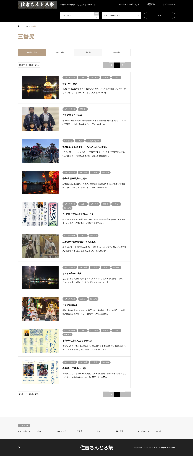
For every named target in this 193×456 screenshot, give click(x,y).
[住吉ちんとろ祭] (37, 4)
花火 (98, 431)
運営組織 (151, 4)
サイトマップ (169, 4)
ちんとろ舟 (61, 431)
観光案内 (120, 431)
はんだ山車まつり (143, 431)
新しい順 (60, 52)
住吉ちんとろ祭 (96, 447)
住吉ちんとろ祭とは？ (129, 4)
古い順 (88, 52)
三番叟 (79, 431)
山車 (39, 431)
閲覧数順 (116, 52)
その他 (158, 431)
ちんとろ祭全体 (24, 431)
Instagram (19, 447)
